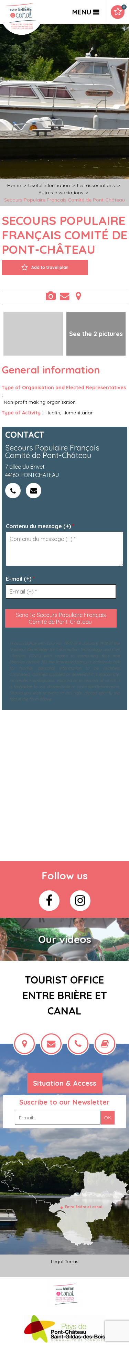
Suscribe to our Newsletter (64, 1102)
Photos (50, 296)
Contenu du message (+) (40, 526)
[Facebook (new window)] (49, 900)
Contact (64, 296)
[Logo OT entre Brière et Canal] (64, 1294)
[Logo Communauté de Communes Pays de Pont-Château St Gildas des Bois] (64, 1328)
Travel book (124, 7)
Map (78, 296)
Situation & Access (64, 1083)
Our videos (64, 939)
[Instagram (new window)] (80, 900)
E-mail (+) (20, 578)
